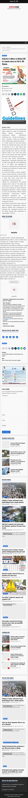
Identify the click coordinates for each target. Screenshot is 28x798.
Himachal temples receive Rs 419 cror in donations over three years (13, 574)
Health (4, 766)
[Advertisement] (14, 24)
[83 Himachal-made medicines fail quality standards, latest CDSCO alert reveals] (14, 760)
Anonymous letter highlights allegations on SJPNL (6, 471)
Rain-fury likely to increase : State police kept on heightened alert (6, 453)
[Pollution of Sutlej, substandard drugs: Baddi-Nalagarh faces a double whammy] (14, 490)
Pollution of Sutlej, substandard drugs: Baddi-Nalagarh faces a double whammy (13, 501)
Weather (5, 718)
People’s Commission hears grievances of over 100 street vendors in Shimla (6, 656)
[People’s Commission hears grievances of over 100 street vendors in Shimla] (14, 736)
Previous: (12, 354)
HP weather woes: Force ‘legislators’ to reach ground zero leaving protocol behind (6, 462)
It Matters (4, 55)
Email (3, 420)
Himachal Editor (6, 504)
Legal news (5, 520)
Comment (5, 395)
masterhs (6, 86)
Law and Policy (15, 742)
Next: (11, 359)
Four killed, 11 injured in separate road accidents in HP (12, 598)
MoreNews (10, 796)
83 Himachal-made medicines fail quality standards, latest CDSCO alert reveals (6, 665)
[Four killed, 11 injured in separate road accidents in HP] (14, 587)
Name (3, 415)
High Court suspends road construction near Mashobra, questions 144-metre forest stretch (14, 526)
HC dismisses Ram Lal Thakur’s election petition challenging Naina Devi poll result (13, 551)
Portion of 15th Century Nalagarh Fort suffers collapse (6, 444)
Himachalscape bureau (7, 529)
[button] (3, 94)
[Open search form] (25, 42)
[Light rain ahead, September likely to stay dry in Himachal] (14, 712)
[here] (6, 318)
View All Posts (14, 282)
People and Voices (7, 742)
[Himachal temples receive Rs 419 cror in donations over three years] (14, 564)
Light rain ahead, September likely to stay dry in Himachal (6, 647)
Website (4, 425)
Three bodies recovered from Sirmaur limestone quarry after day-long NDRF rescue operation (12, 623)
